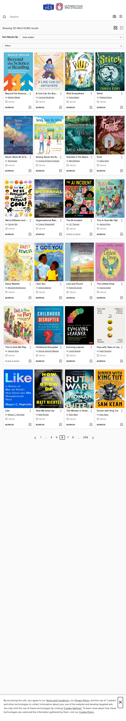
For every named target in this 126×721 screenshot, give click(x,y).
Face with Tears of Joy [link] (108, 347)
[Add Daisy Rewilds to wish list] (30, 298)
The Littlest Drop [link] (105, 284)
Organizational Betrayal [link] (47, 220)
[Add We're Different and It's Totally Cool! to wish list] (30, 235)
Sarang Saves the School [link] (47, 157)
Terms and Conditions (57, 700)
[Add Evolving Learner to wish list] (91, 361)
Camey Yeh (13, 224)
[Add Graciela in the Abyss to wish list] (91, 171)
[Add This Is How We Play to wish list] (30, 361)
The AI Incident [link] (74, 220)
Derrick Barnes (44, 288)
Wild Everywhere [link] (75, 93)
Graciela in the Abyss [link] (77, 157)
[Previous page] (35, 437)
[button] (115, 28)
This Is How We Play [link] (15, 347)
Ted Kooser (12, 161)
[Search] (4, 16)
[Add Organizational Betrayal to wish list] (60, 235)
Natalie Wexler (14, 97)
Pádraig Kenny (105, 97)
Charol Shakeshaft (46, 224)
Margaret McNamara (17, 288)
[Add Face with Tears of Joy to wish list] (121, 361)
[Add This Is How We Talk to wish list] (121, 235)
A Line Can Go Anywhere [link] (47, 93)
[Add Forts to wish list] (121, 171)
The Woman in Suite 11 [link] (78, 410)
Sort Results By (10, 37)
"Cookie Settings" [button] (72, 708)
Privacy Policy (82, 700)
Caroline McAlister (46, 97)
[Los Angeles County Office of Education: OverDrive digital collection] (63, 6)
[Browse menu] (121, 17)
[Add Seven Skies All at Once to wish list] (30, 171)
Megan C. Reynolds (16, 414)
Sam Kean (103, 414)
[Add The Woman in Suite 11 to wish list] (91, 425)
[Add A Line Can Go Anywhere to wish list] (60, 108)
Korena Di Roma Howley (48, 161)
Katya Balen (74, 97)
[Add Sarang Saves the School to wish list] (60, 171)
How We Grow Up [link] (45, 410)
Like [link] (7, 410)
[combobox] (56, 17)
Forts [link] (99, 157)
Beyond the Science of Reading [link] (17, 93)
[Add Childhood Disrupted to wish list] (60, 361)
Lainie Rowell (75, 351)
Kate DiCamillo (75, 288)
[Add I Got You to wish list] (60, 298)
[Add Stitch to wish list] (121, 108)
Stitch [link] (100, 93)
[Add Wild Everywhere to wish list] (91, 108)
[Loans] (114, 17)
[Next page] (93, 437)
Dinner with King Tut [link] (107, 410)
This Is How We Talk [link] (107, 220)
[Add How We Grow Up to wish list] (60, 425)
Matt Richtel (43, 414)
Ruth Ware (73, 414)
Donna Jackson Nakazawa (49, 351)
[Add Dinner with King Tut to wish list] (121, 425)
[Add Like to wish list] (30, 425)
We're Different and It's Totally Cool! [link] (17, 220)
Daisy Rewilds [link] (12, 284)
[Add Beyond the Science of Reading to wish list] (30, 108)
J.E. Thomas (74, 224)
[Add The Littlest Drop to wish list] (121, 298)
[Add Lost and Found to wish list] (91, 298)
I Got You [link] (40, 284)
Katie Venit (104, 161)
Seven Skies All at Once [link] (17, 157)
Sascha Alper (105, 288)
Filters (8, 46)
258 (85, 437)
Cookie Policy (86, 712)
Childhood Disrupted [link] (47, 347)
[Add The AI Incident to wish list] (91, 235)
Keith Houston (105, 351)
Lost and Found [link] (74, 284)
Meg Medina (74, 161)
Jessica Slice (104, 224)
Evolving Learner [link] (75, 347)
